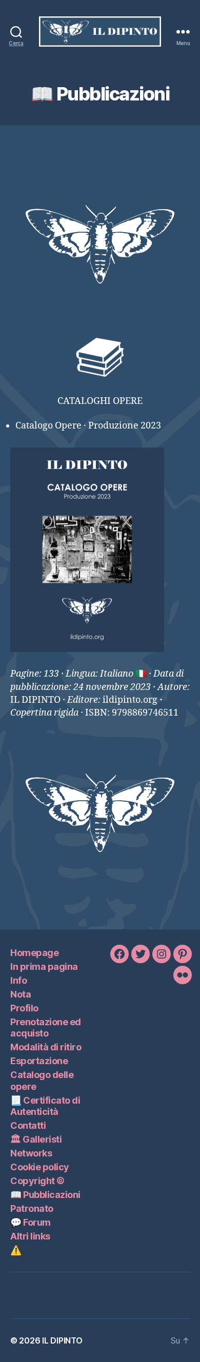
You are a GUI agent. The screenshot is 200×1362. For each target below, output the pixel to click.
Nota (20, 994)
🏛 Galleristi (36, 1139)
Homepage (34, 952)
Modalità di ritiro (45, 1047)
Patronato (31, 1208)
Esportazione (39, 1060)
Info (18, 980)
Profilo (24, 1008)
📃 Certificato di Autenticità (45, 1106)
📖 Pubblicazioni (45, 1194)
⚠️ (16, 1250)
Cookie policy (39, 1167)
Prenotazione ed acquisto (45, 1028)
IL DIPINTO (62, 1340)
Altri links (30, 1236)
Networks (31, 1153)
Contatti (28, 1125)
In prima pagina (44, 966)
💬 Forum (30, 1222)
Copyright (37, 1180)
